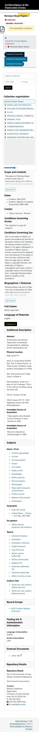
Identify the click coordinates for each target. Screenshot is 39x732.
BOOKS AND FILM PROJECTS (19, 105)
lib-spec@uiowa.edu (17, 704)
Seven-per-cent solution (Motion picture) (21, 586)
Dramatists (16, 539)
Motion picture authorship (18, 554)
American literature (19, 536)
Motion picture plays (20, 559)
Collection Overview (14, 54)
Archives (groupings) (20, 453)
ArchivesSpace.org (17, 724)
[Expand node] (37, 11)
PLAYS (10, 112)
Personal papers (18, 481)
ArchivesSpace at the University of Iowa (17, 6)
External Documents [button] (18, 648)
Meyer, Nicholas (15, 213)
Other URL (16, 656)
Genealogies (17, 474)
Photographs (17, 484)
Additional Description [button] (19, 330)
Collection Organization (16, 59)
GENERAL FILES (13, 119)
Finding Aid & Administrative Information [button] (15, 622)
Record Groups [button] (15, 602)
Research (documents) (21, 497)
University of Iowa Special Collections (16, 42)
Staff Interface (21, 721)
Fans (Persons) (18, 550)
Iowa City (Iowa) (18, 510)
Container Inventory (14, 64)
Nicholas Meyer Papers (14, 101)
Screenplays (17, 501)
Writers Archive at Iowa (21, 576)
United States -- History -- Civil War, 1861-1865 (21, 514)
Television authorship (20, 572)
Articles (15, 456)
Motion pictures (18, 477)
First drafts (16, 467)
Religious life (17, 563)
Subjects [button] (11, 442)
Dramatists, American (20, 543)
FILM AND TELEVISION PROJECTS (21, 108)
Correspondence (18, 460)
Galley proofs (17, 470)
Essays (14, 463)
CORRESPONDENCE (15, 126)
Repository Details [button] (17, 664)
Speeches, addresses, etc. (20, 567)
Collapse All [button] (11, 324)
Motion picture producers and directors (22, 525)
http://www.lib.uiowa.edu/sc (18, 681)
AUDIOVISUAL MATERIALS (18, 134)
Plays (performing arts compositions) (21, 489)
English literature (18, 546)
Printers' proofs (18, 494)
